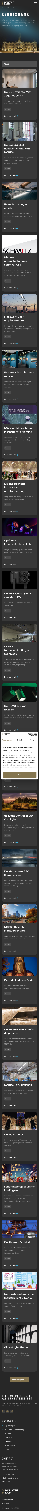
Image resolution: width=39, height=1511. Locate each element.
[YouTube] (7, 1411)
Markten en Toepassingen (16, 1430)
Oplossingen (10, 1426)
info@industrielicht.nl (11, 1478)
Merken (8, 1434)
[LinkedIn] (3, 1411)
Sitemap (5, 1503)
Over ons (8, 1442)
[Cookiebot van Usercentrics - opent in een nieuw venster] (28, 734)
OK (19, 775)
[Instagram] (11, 1411)
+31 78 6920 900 (8, 1474)
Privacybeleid (7, 1500)
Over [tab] (32, 740)
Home (4, 8)
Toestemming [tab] (7, 740)
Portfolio (8, 1438)
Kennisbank (10, 1446)
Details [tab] (19, 740)
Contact (8, 1449)
